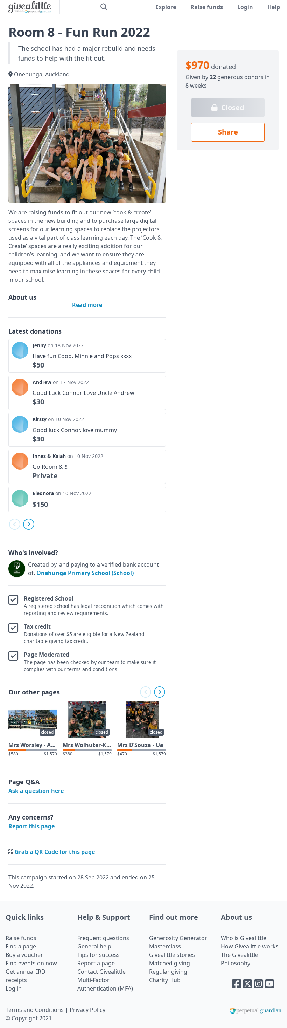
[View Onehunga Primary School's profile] (16, 568)
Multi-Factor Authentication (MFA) (105, 984)
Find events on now (31, 963)
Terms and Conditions (35, 1010)
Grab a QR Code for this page (55, 852)
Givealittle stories (172, 955)
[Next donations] (28, 524)
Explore (165, 7)
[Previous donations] (14, 524)
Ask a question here (36, 791)
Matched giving (169, 963)
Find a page (21, 946)
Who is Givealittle (243, 938)
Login (245, 7)
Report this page (31, 826)
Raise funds (206, 7)
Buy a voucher (24, 955)
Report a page (96, 963)
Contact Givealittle (101, 971)
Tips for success (98, 955)
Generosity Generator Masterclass (178, 942)
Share (228, 132)
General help (94, 946)
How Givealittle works (250, 946)
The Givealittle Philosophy (239, 959)
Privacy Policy (87, 1010)
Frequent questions (103, 938)
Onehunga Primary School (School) (85, 573)
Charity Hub (165, 980)
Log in (14, 988)
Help (273, 7)
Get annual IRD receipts (26, 976)
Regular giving (168, 971)
